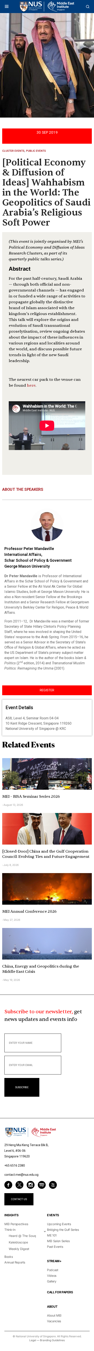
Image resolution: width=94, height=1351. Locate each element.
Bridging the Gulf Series (63, 1229)
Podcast (52, 1270)
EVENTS (53, 1215)
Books (8, 1256)
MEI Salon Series (58, 1241)
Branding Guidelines (52, 1340)
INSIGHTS (11, 1215)
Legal (32, 1340)
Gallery (51, 1281)
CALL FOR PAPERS (60, 1292)
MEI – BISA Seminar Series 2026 (31, 796)
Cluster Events (13, 150)
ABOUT (52, 1306)
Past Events (55, 1246)
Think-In (9, 1229)
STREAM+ (54, 1261)
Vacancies (54, 1321)
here (31, 385)
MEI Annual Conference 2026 (29, 911)
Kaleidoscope (18, 1242)
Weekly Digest (19, 1249)
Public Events (36, 150)
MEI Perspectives (16, 1224)
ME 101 (52, 1235)
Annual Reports (14, 1262)
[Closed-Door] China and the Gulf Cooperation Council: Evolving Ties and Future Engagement (45, 854)
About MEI (54, 1315)
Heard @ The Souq (22, 1236)
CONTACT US (19, 1199)
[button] (6, 6)
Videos (51, 1275)
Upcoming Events (59, 1224)
